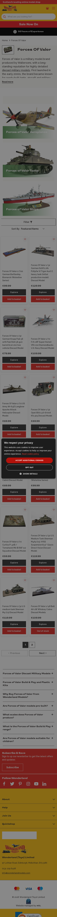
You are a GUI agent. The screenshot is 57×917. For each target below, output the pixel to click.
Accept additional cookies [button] (29, 460)
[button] (28, 474)
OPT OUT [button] (29, 467)
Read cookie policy (30, 454)
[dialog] (28, 458)
